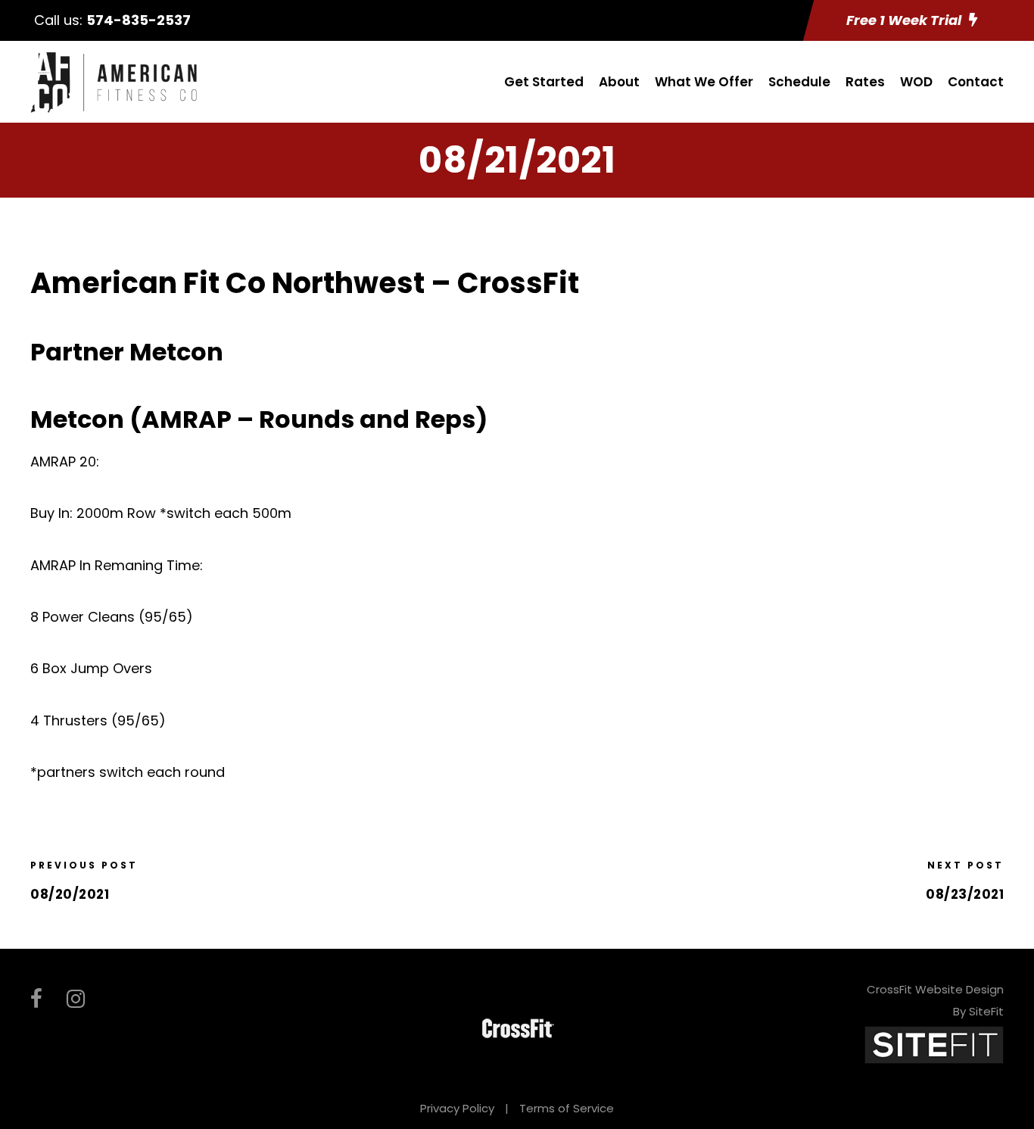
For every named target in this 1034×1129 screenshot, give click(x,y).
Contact (976, 82)
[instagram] (76, 999)
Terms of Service (566, 1108)
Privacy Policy (457, 1108)
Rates (865, 82)
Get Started (544, 82)
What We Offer (704, 82)
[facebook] (36, 999)
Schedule (799, 82)
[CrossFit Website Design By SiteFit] (934, 1045)
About (619, 82)
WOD (916, 82)
